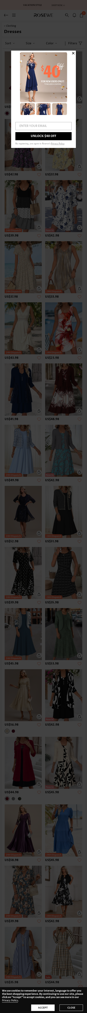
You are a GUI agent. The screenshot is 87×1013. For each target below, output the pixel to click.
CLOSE (71, 1007)
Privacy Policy (10, 1000)
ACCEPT (43, 1007)
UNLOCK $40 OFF (43, 136)
